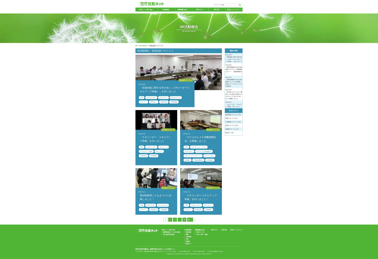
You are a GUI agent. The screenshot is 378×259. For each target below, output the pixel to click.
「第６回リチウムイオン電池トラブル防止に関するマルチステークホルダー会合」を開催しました (233, 94)
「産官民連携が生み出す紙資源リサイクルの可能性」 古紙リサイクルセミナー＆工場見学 (233, 82)
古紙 (187, 239)
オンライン (163, 97)
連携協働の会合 (182, 9)
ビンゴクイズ (163, 205)
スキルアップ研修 (146, 151)
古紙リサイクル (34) (231, 125)
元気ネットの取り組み (146, 9)
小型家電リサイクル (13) (233, 122)
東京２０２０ (200, 232)
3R (142, 97)
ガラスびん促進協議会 (204, 151)
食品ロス (188, 243)
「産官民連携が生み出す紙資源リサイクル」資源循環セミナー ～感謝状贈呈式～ (233, 69)
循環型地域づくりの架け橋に (172, 232)
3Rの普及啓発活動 (168, 234)
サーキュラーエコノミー (193, 156)
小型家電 (188, 236)
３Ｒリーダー (152, 97)
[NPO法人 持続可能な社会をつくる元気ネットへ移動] (136, 46)
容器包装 (164, 102)
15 (184, 219)
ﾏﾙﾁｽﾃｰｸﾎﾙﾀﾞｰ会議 (201, 234)
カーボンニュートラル (199, 147)
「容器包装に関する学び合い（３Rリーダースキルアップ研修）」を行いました (233, 58)
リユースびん (210, 156)
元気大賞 (216, 9)
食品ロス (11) (229, 132)
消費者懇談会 (199, 160)
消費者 (188, 160)
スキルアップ (176, 97)
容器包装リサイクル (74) (233, 114)
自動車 (188, 241)
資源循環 (174, 102)
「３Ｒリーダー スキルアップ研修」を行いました (233, 104)
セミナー (144, 102)
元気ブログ (199, 9)
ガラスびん (189, 151)
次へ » (190, 219)
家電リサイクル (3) (231, 118)
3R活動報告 (165, 9)
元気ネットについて (233, 9)
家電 (187, 234)
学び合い (154, 102)
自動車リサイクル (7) (232, 129)
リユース (144, 209)
